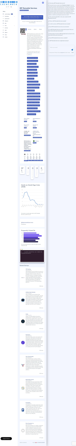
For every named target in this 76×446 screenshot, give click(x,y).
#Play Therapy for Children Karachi (33, 103)
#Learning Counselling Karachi (33, 82)
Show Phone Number (26, 120)
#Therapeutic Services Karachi (32, 62)
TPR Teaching (28, 270)
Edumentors (28, 335)
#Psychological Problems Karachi (33, 88)
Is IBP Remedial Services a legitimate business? (59, 40)
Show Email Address (26, 126)
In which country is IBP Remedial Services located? (59, 23)
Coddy (27, 315)
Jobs (38, 53)
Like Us (24, 159)
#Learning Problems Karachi (32, 73)
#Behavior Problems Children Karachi (34, 112)
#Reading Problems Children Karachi (34, 97)
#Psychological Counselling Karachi (33, 85)
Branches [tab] (29, 30)
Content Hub (30, 53)
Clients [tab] (35, 30)
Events (35, 53)
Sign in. (35, 22)
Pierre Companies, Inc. (30, 424)
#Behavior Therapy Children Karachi (33, 106)
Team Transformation (29, 357)
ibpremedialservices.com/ (24, 10)
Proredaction (28, 403)
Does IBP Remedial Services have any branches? (59, 26)
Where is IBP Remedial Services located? (57, 21)
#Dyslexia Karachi (30, 79)
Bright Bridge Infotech (30, 380)
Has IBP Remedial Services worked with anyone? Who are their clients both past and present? (60, 30)
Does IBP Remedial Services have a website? (58, 37)
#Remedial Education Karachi (32, 59)
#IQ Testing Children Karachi (32, 109)
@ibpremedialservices (27, 224)
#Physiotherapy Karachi (31, 115)
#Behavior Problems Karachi (32, 76)
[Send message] (71, 49)
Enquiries (29, 55)
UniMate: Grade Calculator (30, 293)
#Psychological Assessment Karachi (33, 94)
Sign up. (33, 23)
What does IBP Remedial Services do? (57, 3)
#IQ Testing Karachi (31, 91)
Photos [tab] (40, 30)
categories (62, 52)
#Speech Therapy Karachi (32, 65)
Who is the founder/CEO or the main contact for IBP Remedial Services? (59, 17)
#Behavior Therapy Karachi (32, 70)
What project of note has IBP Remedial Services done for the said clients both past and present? (61, 34)
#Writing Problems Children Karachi (33, 100)
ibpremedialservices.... (36, 120)
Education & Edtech (35, 126)
